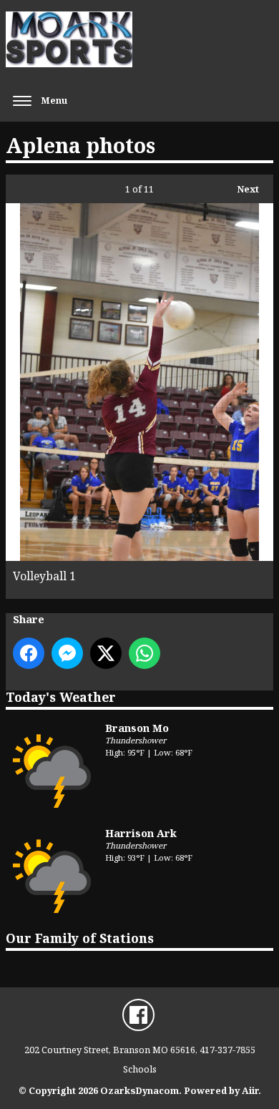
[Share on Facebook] (28, 653)
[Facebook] (138, 1015)
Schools (140, 1068)
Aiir (250, 1090)
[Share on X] (106, 653)
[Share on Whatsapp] (144, 653)
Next (240, 188)
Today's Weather (61, 696)
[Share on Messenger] (67, 653)
